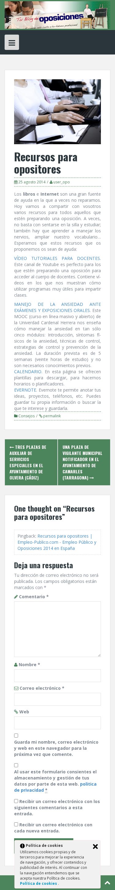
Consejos (26, 416)
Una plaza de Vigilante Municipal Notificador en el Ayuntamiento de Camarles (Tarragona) (82, 462)
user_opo (61, 182)
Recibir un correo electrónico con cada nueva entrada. (53, 828)
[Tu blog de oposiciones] (57, 14)
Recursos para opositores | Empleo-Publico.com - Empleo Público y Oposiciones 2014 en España (56, 542)
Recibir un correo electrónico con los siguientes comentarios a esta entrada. (57, 807)
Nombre (29, 664)
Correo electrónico (42, 688)
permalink (51, 416)
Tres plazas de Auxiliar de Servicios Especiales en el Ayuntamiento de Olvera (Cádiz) (28, 462)
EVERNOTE (25, 390)
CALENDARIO (27, 371)
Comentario (34, 596)
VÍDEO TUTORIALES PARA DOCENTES (57, 258)
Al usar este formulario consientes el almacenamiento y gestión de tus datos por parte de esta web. (55, 781)
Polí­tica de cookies (39, 883)
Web (24, 712)
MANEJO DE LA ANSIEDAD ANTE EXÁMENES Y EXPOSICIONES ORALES (57, 307)
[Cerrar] (95, 846)
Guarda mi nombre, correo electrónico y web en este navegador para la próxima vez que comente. (56, 748)
